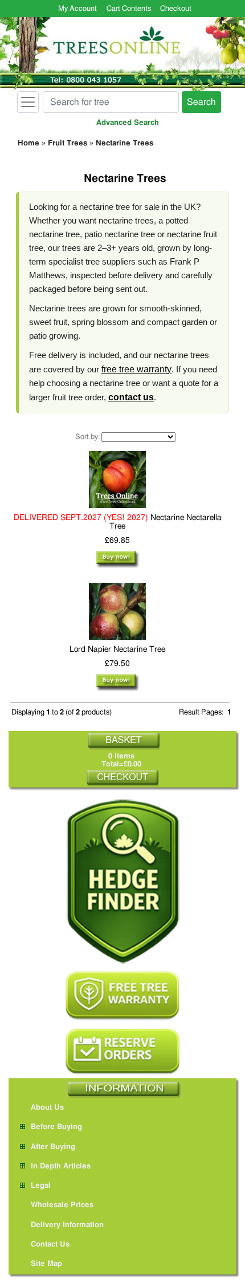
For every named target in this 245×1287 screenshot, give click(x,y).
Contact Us (50, 1244)
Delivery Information (67, 1225)
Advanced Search (127, 123)
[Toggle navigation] (28, 102)
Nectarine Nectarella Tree (118, 522)
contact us (131, 397)
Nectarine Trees (124, 143)
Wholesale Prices (62, 1205)
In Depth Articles (61, 1166)
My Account (77, 9)
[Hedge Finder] (122, 881)
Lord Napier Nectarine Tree (117, 649)
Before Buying (56, 1127)
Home (28, 143)
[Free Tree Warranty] (122, 996)
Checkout (175, 9)
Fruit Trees (67, 143)
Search (201, 102)
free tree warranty (136, 369)
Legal (41, 1185)
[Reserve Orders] (122, 1051)
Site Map (46, 1264)
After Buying (53, 1147)
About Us (47, 1107)
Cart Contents (129, 9)
